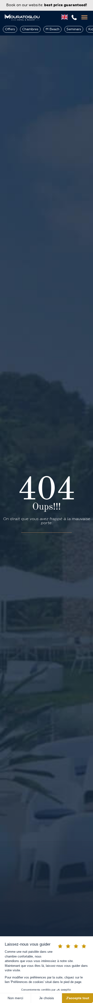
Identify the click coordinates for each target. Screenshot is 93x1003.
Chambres (30, 29)
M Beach (52, 29)
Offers (10, 29)
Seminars (74, 29)
